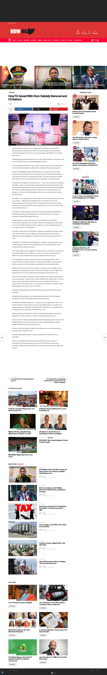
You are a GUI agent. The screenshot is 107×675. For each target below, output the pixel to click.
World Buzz (31, 429)
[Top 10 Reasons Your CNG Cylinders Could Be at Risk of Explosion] (53, 593)
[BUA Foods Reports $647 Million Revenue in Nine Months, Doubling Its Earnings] (89, 77)
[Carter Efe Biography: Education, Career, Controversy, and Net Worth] (85, 154)
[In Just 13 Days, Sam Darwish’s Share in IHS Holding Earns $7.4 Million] (85, 187)
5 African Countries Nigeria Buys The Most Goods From (21, 410)
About (9, 23)
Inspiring (33, 40)
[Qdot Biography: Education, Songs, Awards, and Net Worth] (85, 128)
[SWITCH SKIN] (92, 40)
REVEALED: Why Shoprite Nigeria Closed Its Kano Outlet (53, 441)
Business (26, 40)
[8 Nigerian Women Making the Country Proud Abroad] (53, 399)
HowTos (63, 40)
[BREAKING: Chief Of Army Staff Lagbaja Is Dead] (18, 77)
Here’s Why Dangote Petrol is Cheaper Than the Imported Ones (52, 562)
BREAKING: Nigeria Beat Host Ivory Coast (20, 456)
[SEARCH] (95, 40)
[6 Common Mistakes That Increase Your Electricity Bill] (53, 620)
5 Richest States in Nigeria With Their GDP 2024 (52, 544)
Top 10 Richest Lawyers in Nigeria (20, 603)
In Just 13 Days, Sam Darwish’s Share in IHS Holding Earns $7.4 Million (85, 197)
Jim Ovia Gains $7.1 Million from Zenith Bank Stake (53, 658)
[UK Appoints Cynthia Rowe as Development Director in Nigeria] (53, 422)
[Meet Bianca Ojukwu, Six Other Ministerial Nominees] (22, 620)
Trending (95, 33)
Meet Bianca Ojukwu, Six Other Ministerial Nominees (19, 631)
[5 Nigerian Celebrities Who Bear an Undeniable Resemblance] (85, 213)
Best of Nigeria (44, 406)
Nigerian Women (54, 406)
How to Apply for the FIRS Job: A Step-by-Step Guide (53, 526)
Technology (56, 40)
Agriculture (47, 40)
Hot (89, 33)
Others (70, 40)
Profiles (19, 40)
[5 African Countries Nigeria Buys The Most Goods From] (22, 399)
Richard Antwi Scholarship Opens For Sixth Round (84, 112)
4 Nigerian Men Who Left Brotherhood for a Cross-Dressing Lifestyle (84, 250)
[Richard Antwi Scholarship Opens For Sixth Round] (85, 102)
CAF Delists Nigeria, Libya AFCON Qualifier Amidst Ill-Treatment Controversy (19, 659)
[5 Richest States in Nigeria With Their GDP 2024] (22, 548)
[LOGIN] (98, 40)
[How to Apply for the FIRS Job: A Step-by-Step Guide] (22, 530)
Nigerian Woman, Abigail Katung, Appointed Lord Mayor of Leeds (19, 433)
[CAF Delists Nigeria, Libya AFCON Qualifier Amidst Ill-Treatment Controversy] (22, 647)
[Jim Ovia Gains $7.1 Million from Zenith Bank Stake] (53, 647)
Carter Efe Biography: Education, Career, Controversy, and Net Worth (84, 164)
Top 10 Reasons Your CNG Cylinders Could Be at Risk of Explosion (52, 603)
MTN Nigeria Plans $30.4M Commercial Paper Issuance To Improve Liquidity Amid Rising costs (53, 471)
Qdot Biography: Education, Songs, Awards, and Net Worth (84, 138)
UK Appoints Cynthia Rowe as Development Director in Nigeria (50, 433)
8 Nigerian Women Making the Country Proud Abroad (52, 410)
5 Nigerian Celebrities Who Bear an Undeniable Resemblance (84, 223)
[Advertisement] (53, 11)
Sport (18, 452)
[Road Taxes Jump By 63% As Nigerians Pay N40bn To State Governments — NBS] (22, 511)
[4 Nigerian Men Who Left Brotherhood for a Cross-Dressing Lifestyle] (85, 238)
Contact (14, 23)
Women (40, 40)
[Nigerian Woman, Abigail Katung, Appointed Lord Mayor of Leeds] (22, 422)
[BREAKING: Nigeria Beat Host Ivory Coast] (22, 445)
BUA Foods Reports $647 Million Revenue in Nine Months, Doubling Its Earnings (52, 490)
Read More (12, 606)
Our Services (78, 40)
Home (14, 40)
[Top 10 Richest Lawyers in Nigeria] (22, 593)
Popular (84, 33)
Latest (78, 33)
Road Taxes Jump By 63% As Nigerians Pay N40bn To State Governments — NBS (52, 508)
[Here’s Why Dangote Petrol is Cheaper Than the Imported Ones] (22, 566)
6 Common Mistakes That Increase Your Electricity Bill (53, 631)
